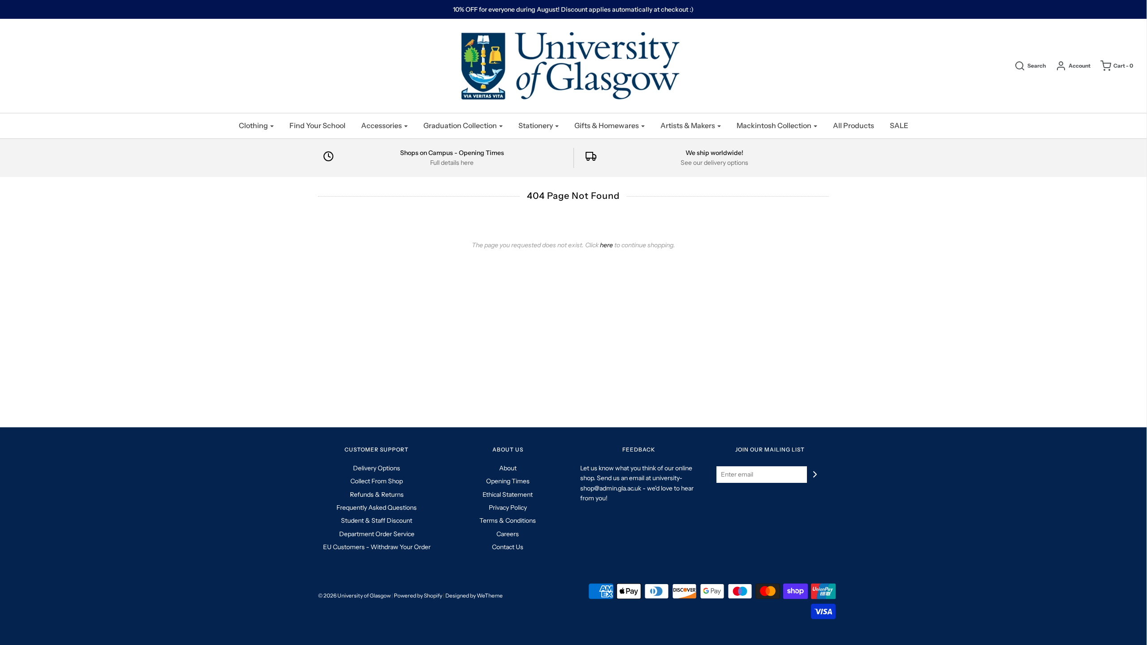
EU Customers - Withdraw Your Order (377, 547)
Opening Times (508, 481)
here (606, 245)
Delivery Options (376, 468)
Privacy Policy (508, 507)
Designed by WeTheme (474, 595)
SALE (899, 125)
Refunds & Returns (377, 494)
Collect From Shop (376, 481)
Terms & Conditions (507, 520)
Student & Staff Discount (376, 520)
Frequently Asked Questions (376, 507)
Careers (507, 534)
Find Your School (317, 125)
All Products (853, 125)
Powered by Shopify (418, 595)
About (508, 468)
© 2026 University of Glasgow (354, 595)
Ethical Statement (508, 494)
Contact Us (507, 547)
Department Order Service (376, 534)
